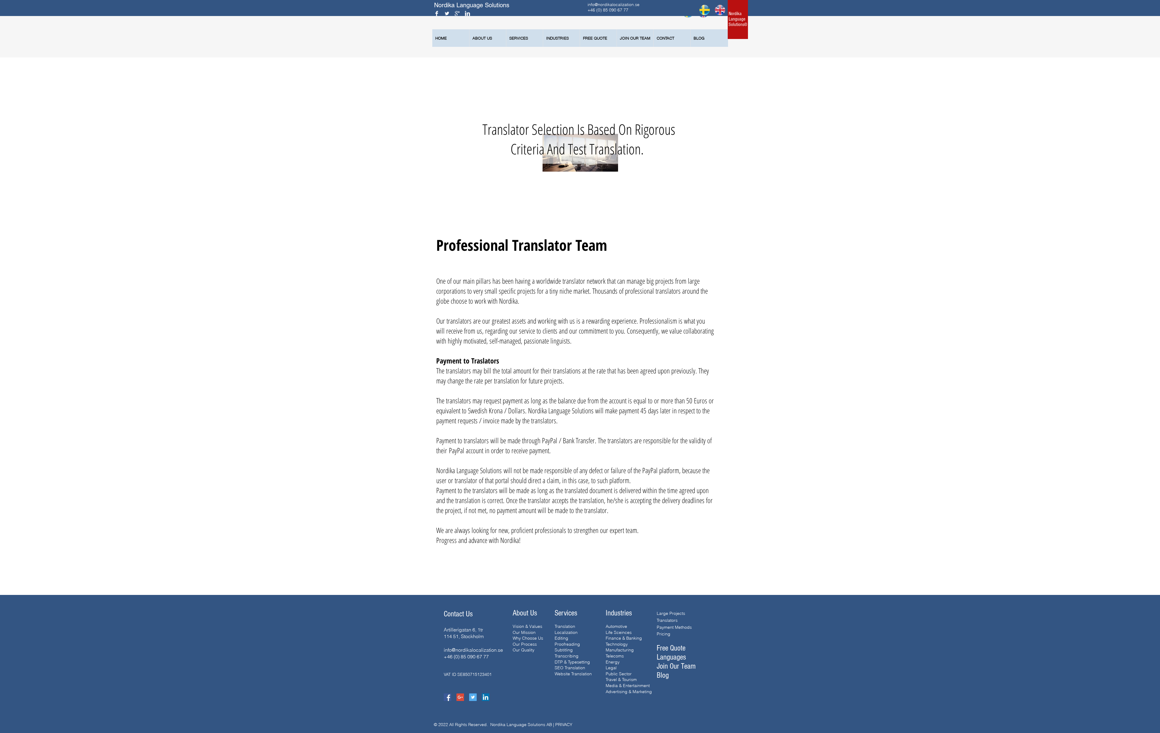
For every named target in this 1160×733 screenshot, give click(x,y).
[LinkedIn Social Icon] (485, 697)
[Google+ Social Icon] (460, 697)
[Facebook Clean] (436, 13)
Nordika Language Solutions (472, 5)
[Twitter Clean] (447, 13)
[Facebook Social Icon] (447, 697)
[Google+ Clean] (457, 13)
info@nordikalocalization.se (614, 4)
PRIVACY (563, 724)
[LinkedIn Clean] (467, 13)
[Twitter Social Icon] (473, 697)
